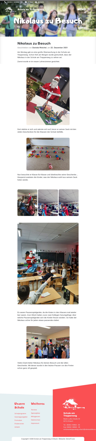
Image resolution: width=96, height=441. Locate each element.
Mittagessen (35, 416)
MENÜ (82, 9)
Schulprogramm (20, 413)
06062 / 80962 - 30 (15, 2)
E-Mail (30, 2)
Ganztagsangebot (21, 417)
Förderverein (19, 424)
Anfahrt (40, 2)
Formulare (18, 420)
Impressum (35, 423)
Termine (34, 410)
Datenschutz (35, 420)
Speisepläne (35, 413)
